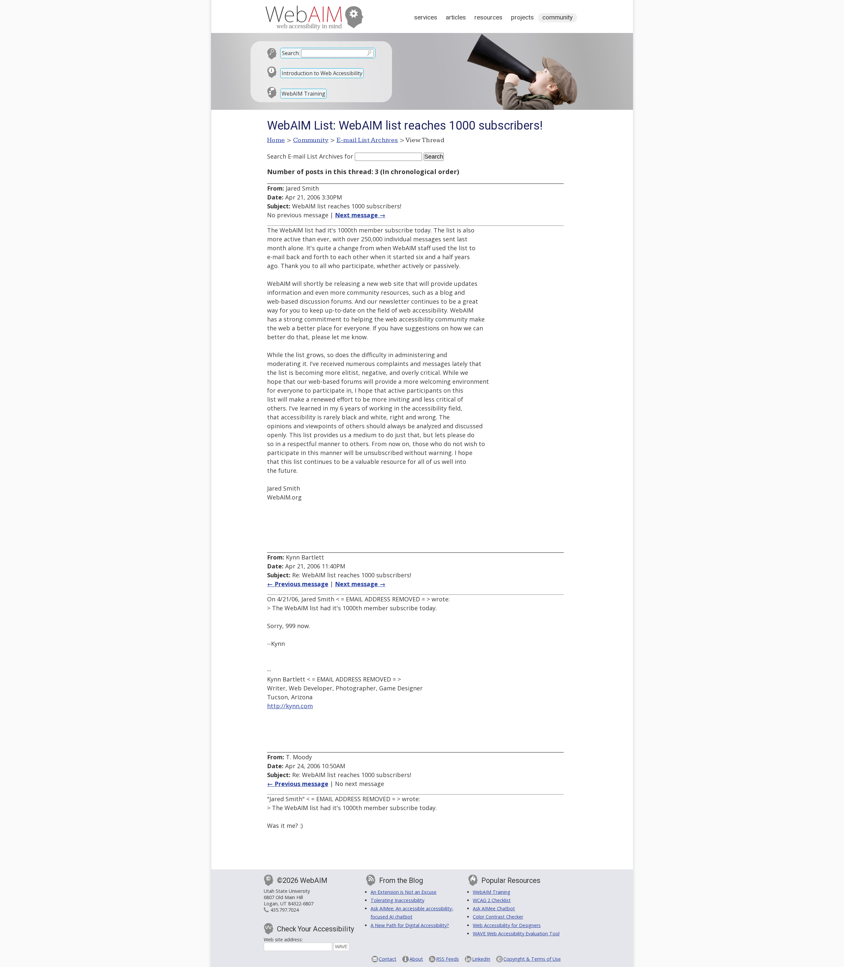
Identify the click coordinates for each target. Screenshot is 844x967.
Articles (456, 17)
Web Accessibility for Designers (507, 925)
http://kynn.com (290, 706)
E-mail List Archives (367, 140)
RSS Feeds (447, 959)
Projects (522, 17)
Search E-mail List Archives (305, 156)
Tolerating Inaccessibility (397, 900)
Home (276, 140)
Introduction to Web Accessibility (322, 73)
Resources (488, 17)
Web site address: (283, 939)
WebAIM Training (303, 93)
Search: (291, 53)
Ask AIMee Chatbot (494, 908)
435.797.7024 (284, 910)
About (416, 959)
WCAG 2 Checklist (492, 900)
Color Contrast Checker (498, 917)
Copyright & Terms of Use (532, 959)
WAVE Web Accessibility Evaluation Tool (516, 933)
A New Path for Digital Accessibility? (410, 925)
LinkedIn (481, 959)
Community (557, 17)
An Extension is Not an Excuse (404, 892)
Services (425, 17)
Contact (387, 959)
